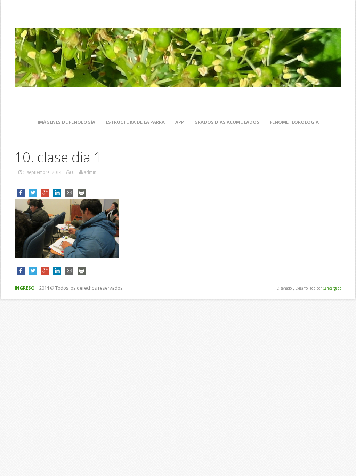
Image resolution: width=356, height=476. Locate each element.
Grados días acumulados (226, 122)
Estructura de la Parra (135, 122)
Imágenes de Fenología (66, 122)
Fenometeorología (294, 122)
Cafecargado (332, 288)
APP (179, 122)
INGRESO (25, 288)
